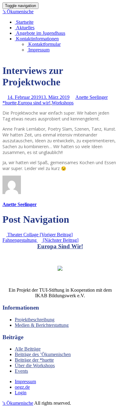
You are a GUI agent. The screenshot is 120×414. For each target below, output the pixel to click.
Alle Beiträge (28, 348)
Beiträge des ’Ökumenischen (43, 354)
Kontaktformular (44, 44)
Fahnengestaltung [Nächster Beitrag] (40, 240)
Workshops (63, 102)
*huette (9, 102)
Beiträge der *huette (34, 360)
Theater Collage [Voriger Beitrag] (39, 234)
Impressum (38, 49)
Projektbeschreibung (34, 319)
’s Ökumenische (18, 11)
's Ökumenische (17, 403)
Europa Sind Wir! (60, 246)
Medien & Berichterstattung (42, 325)
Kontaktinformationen (37, 38)
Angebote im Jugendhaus (40, 33)
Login (20, 392)
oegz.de (22, 387)
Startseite (24, 22)
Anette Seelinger (91, 97)
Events (21, 371)
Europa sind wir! (34, 102)
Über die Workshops (35, 365)
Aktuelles (24, 27)
